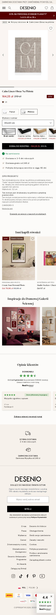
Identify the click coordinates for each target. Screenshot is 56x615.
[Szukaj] (10, 8)
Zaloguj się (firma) (18, 568)
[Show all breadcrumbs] (5, 22)
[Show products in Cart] (52, 8)
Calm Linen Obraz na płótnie (41, 22)
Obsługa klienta (36, 531)
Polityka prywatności (39, 549)
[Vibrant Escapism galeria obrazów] (21, 326)
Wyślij (27, 509)
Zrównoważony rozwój (16, 544)
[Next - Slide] (53, 55)
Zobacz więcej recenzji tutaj (28, 416)
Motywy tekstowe (18, 22)
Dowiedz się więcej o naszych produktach (28, 214)
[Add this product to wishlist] (51, 28)
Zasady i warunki (37, 540)
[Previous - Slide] (3, 55)
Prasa (23, 531)
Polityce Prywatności (39, 517)
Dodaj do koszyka (28, 146)
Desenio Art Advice (38, 526)
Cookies (33, 544)
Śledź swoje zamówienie (40, 535)
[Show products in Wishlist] (46, 8)
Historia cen (7, 209)
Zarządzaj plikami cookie (40, 560)
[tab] (7, 86)
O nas (23, 526)
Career (23, 540)
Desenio (35, 607)
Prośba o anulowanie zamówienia (39, 554)
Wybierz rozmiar (9, 118)
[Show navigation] (4, 8)
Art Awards (21, 564)
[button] (45, 603)
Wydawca (22, 535)
